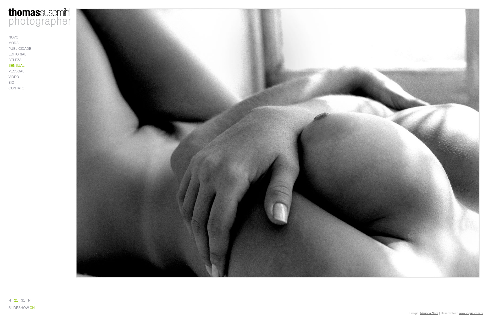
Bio (11, 83)
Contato (16, 88)
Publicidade (19, 49)
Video (13, 77)
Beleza (14, 60)
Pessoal (16, 71)
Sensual (16, 66)
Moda (13, 43)
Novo (13, 37)
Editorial (17, 54)
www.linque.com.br (471, 313)
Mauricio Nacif (429, 313)
